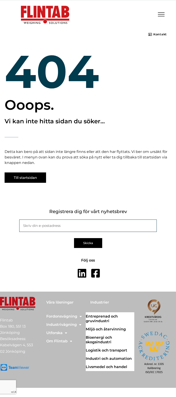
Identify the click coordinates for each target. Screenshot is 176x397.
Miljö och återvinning (106, 329)
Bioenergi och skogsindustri (99, 339)
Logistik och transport (106, 350)
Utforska (54, 333)
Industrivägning (61, 324)
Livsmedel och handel (106, 367)
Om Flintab (57, 341)
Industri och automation (109, 358)
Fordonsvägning (61, 316)
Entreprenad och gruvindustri (102, 318)
